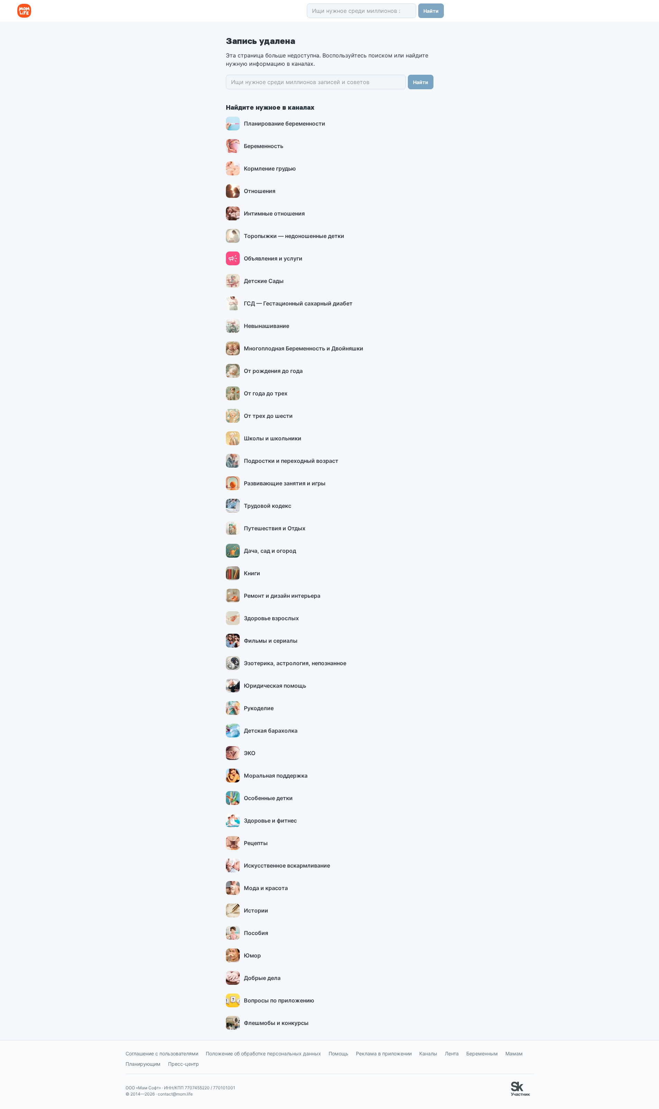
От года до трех (265, 393)
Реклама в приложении (384, 1053)
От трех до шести (268, 415)
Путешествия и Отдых (274, 528)
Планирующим (143, 1064)
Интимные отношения (274, 213)
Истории (256, 910)
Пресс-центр (183, 1064)
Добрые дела (262, 977)
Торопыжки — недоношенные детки (294, 235)
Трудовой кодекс (267, 505)
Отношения (259, 190)
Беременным (482, 1053)
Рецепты (256, 843)
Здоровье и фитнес (270, 820)
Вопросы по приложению (279, 1000)
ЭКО (249, 753)
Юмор (252, 955)
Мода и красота (266, 888)
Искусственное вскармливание (287, 865)
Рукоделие (259, 708)
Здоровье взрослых (271, 618)
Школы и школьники (272, 438)
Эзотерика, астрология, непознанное (295, 663)
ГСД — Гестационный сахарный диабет (298, 303)
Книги (252, 573)
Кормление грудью (270, 168)
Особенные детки (268, 798)
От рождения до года (273, 370)
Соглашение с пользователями (162, 1053)
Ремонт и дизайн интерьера (282, 595)
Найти (431, 11)
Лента (452, 1053)
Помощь (338, 1053)
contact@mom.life (175, 1094)
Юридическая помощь (275, 685)
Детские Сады (264, 280)
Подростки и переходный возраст (291, 460)
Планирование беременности (284, 123)
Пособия (256, 932)
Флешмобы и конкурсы (276, 1022)
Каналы (428, 1053)
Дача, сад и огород (270, 550)
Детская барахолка (271, 730)
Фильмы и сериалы (271, 640)
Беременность (263, 146)
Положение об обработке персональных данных (263, 1053)
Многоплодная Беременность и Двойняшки (303, 348)
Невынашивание (266, 325)
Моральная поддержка (276, 775)
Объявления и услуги (273, 258)
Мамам (514, 1053)
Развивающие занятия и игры (285, 483)
